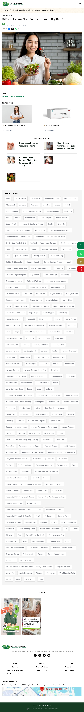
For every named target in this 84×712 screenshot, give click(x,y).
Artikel (67, 205)
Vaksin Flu (10, 573)
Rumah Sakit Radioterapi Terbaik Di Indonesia (23, 510)
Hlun (8, 332)
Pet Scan (9, 465)
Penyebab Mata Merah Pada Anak (61, 452)
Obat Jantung (25, 414)
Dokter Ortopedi (33, 262)
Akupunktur (35, 199)
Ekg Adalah (34, 275)
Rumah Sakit (57, 491)
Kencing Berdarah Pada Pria (35, 370)
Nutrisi (37, 408)
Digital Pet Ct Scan (21, 256)
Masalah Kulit (53, 402)
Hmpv (17, 332)
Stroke (54, 522)
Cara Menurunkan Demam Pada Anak (50, 237)
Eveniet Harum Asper (38, 287)
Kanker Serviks (59, 357)
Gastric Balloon (36, 300)
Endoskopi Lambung (14, 281)
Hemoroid (31, 319)
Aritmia (57, 205)
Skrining (43, 522)
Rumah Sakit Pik (33, 503)
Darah (8, 249)
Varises (39, 573)
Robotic (46, 478)
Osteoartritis (49, 433)
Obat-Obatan (57, 414)
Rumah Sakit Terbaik (54, 510)
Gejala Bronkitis (21, 306)
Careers (15, 667)
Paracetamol (61, 440)
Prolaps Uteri (62, 465)
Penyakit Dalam (51, 446)
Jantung (25, 345)
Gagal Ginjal (40, 294)
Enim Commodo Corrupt (15, 287)
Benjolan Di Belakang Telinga (31, 224)
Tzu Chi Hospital (26, 560)
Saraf (37, 516)
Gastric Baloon (52, 300)
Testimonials (69, 670)
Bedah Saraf (11, 224)
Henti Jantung (44, 319)
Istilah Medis (59, 338)
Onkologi (9, 421)
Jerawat (44, 351)
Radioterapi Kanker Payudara (46, 471)
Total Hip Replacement (15, 548)
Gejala (8, 306)
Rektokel (35, 478)
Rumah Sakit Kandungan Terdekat (51, 497)
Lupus (29, 389)
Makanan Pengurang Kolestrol (49, 395)
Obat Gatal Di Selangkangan (55, 408)
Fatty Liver (27, 294)
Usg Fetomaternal (63, 567)
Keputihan (54, 370)
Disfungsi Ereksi (39, 256)
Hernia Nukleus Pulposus (34, 325)
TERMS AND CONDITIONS (37, 705)
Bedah (17, 218)
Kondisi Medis (26, 383)
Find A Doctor (42, 670)
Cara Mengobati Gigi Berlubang (18, 237)
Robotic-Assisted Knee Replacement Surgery (23, 484)
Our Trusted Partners (15, 670)
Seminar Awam (64, 516)
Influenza (30, 338)
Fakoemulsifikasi (12, 294)
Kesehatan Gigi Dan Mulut (16, 376)
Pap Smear (47, 440)
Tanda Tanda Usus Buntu (50, 529)
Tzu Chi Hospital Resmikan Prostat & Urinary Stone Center (29, 567)
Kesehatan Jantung (38, 376)
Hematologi (63, 313)
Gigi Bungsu (33, 313)
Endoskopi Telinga (34, 281)
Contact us (69, 663)
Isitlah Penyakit (44, 338)
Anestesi (46, 205)
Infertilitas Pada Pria (14, 338)
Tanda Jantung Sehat (26, 529)
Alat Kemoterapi (70, 199)
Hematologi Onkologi (14, 319)
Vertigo (8, 579)
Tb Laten (9, 535)
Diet (7, 256)
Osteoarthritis (34, 433)
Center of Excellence (15, 674)
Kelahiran (57, 364)
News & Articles (42, 667)
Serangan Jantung (13, 522)
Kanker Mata (25, 357)
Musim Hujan (25, 408)
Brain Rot (61, 224)
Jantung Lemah (30, 351)
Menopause (10, 408)
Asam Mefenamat (52, 211)
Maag (39, 389)
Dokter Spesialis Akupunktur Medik (57, 262)
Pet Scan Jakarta (24, 465)
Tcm (19, 535)
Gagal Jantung (56, 294)
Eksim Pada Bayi (50, 275)
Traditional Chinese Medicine (63, 548)
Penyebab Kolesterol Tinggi (33, 452)
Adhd (8, 199)
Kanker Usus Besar (13, 364)
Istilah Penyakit (12, 345)
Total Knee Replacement (38, 548)
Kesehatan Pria (56, 376)
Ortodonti (9, 433)
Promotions (69, 667)
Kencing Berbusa (12, 370)
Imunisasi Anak (55, 332)
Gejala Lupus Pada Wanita (63, 306)
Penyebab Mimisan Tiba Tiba (17, 459)
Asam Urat (68, 211)
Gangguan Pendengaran (15, 300)
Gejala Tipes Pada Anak (15, 313)
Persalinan (63, 459)
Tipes (25, 541)
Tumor (40, 554)
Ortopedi (21, 433)
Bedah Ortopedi (45, 218)
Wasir (41, 579)
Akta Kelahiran (20, 199)
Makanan (49, 389)
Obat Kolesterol (42, 414)
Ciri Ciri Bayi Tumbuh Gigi (16, 243)
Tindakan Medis (12, 541)
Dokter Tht (59, 268)
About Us (42, 663)
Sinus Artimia (30, 522)
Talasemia (10, 529)
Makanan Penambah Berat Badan (19, 395)
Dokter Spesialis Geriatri (40, 268)
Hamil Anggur (48, 313)
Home (15, 663)
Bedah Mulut (30, 218)
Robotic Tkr (28, 491)
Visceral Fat (29, 579)
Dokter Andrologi (56, 256)
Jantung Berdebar (41, 345)
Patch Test (10, 446)
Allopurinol (10, 205)
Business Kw (40, 230)
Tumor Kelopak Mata (56, 554)
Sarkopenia (48, 516)
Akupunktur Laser (52, 199)
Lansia (55, 383)
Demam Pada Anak (49, 249)
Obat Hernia (10, 414)
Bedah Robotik (62, 218)
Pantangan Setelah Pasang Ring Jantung (22, 440)
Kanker (55, 351)
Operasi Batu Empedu (36, 421)
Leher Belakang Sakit (14, 389)
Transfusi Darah (12, 554)
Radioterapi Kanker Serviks (16, 478)
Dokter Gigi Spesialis (14, 262)
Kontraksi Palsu (42, 383)
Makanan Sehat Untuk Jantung (18, 402)
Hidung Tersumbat (56, 325)
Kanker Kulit (10, 357)
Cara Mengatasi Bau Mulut (60, 230)
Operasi (21, 421)
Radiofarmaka (11, 471)
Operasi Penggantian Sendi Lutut (44, 427)
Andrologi (35, 205)
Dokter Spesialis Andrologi (16, 268)
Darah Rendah (21, 249)
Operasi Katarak (56, 421)
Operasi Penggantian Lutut (16, 427)
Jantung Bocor (58, 345)
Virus (18, 579)
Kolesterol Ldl (11, 383)
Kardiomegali (31, 364)
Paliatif (61, 433)
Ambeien (22, 205)
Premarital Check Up (44, 465)
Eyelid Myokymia (57, 287)
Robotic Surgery (12, 491)
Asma (8, 218)
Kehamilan (45, 364)
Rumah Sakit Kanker (14, 503)
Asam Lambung (12, 211)
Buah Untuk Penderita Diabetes (18, 230)
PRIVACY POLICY (49, 705)
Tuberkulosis (28, 554)
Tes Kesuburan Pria (56, 535)
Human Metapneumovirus (34, 332)
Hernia (57, 319)
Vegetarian (51, 573)
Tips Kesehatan (38, 541)
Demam (34, 249)
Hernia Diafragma (13, 325)
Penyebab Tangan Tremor (43, 459)
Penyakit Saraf (12, 452)
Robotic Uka (42, 491)
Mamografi (39, 402)
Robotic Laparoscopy (54, 484)
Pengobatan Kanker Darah (29, 446)
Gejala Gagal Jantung (40, 306)
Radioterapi (26, 471)
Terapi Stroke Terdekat (35, 535)
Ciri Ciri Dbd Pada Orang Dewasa (43, 243)
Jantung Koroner (12, 351)
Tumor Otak (10, 560)
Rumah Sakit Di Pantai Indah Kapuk (20, 497)
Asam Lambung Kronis (32, 211)
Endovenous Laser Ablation (56, 281)
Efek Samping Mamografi (16, 275)
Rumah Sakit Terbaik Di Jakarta (18, 516)
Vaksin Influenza (25, 573)
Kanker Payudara (42, 357)
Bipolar (50, 224)
